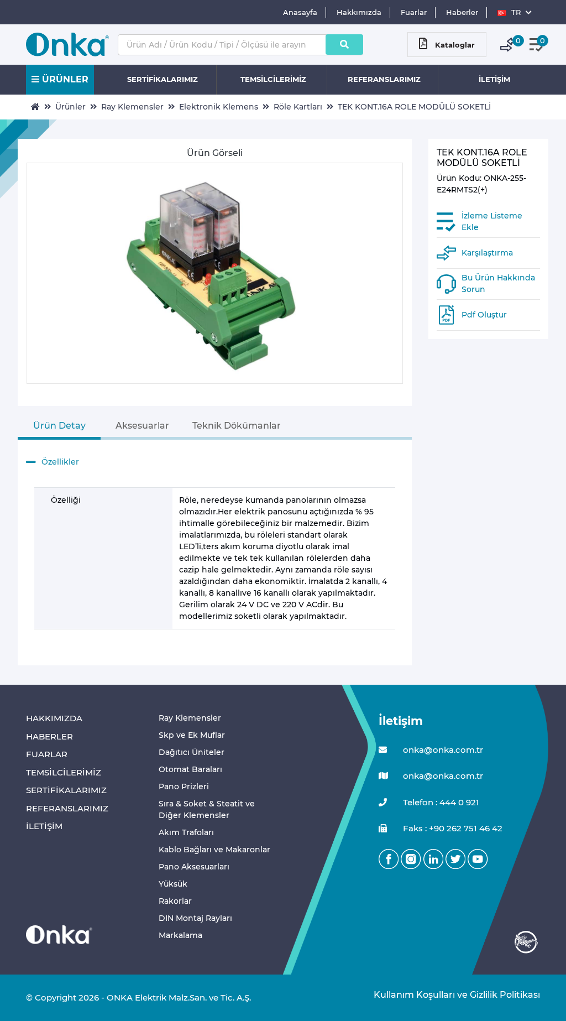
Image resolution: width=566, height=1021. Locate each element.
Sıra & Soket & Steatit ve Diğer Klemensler (207, 809)
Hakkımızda (359, 12)
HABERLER (49, 736)
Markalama (180, 935)
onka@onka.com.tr (442, 749)
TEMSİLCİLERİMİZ (273, 79)
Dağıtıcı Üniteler (191, 752)
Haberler (462, 12)
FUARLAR (46, 754)
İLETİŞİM (494, 79)
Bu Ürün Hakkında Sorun (498, 283)
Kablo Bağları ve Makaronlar (214, 850)
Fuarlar (414, 12)
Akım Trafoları (186, 832)
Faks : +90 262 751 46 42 (451, 828)
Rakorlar (175, 901)
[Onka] (59, 934)
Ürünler (70, 107)
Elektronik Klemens (218, 107)
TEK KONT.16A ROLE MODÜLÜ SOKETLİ (414, 107)
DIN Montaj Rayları (195, 918)
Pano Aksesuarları (194, 867)
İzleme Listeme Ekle (492, 221)
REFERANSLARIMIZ (384, 79)
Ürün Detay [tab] (59, 425)
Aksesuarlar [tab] (142, 425)
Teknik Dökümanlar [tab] (236, 425)
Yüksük (173, 884)
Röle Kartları (298, 107)
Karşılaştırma (487, 253)
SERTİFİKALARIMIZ (162, 79)
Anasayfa (300, 12)
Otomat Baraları (190, 769)
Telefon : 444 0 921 (440, 802)
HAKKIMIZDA (54, 718)
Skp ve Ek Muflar (192, 735)
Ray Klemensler (132, 107)
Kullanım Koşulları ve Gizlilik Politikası (451, 994)
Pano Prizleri (184, 786)
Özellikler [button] (60, 462)
